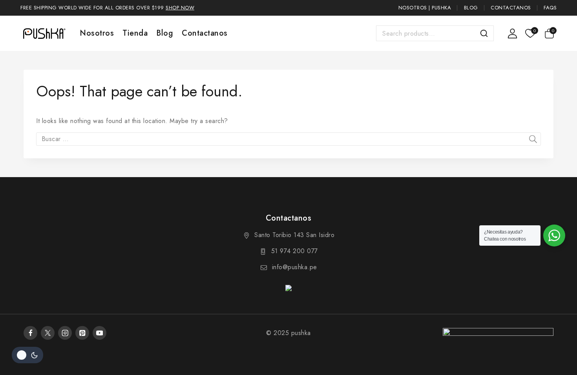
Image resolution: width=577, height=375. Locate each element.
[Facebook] (30, 333)
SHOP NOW (180, 7)
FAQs (550, 7)
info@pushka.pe (294, 267)
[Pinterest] (82, 333)
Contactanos (511, 7)
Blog (471, 7)
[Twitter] (48, 333)
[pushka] (44, 33)
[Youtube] (99, 333)
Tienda (135, 33)
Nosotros (97, 33)
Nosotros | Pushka (424, 7)
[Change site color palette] (27, 355)
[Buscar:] (288, 138)
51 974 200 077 (294, 250)
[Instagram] (65, 333)
